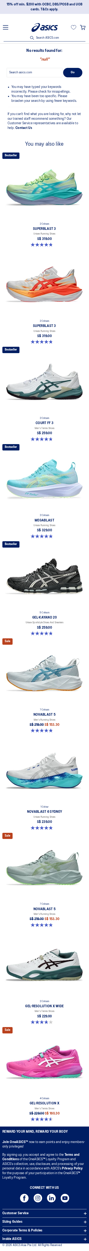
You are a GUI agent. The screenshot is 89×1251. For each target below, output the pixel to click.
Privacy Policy (72, 1168)
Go (73, 72)
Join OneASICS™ (15, 1142)
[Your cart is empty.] (82, 27)
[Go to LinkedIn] (51, 1200)
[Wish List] (73, 27)
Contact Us (23, 128)
